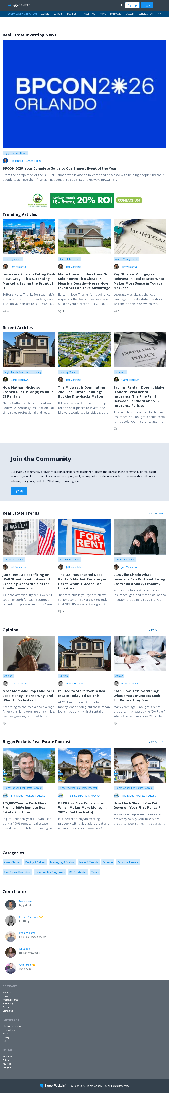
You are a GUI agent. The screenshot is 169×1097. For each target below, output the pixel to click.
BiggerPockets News (15, 153)
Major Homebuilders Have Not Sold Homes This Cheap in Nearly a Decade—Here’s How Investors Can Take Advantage (84, 281)
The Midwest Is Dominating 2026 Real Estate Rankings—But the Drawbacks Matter (82, 392)
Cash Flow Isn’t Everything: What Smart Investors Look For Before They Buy (137, 695)
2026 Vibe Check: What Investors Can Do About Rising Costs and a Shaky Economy (139, 579)
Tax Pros (71, 13)
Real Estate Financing (17, 872)
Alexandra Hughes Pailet (26, 161)
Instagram (7, 1067)
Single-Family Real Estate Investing (22, 372)
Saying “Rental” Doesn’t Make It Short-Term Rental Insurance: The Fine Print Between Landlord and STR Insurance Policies (139, 396)
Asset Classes (12, 862)
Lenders (58, 13)
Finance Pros (88, 13)
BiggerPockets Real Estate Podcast (23, 787)
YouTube (7, 1063)
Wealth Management (126, 259)
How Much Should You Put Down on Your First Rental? (137, 805)
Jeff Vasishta (18, 266)
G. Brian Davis (19, 683)
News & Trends (88, 862)
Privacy (6, 1037)
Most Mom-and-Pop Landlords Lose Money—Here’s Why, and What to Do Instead (28, 695)
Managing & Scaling (62, 862)
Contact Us (8, 1010)
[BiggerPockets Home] (20, 5)
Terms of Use (9, 1030)
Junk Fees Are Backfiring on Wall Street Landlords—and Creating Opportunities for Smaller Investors (26, 581)
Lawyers (130, 13)
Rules (5, 1033)
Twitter (6, 1060)
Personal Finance (127, 862)
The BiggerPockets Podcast (28, 795)
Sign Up (132, 5)
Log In (147, 5)
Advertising (8, 1003)
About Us (7, 992)
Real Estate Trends (69, 259)
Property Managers (110, 13)
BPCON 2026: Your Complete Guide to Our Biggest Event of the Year (60, 168)
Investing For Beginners (50, 872)
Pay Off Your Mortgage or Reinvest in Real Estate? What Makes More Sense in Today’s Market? (139, 281)
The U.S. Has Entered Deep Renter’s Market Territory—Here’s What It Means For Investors (82, 581)
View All (153, 513)
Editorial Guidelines (12, 1026)
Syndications (146, 13)
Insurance (120, 372)
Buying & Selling (35, 862)
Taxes (95, 872)
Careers (6, 1007)
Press (5, 996)
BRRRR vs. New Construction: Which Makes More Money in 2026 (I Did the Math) (82, 807)
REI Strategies (78, 872)
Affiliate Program (10, 1000)
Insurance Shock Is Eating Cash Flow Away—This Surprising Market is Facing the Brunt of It (29, 281)
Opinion (8, 675)
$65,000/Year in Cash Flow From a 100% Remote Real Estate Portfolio (25, 807)
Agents (45, 13)
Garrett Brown (20, 380)
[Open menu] (157, 5)
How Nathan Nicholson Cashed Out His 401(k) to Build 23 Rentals (28, 392)
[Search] (121, 5)
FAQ (5, 1041)
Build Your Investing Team (22, 13)
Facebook (7, 1056)
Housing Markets (13, 259)
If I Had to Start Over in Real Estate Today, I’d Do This (82, 693)
